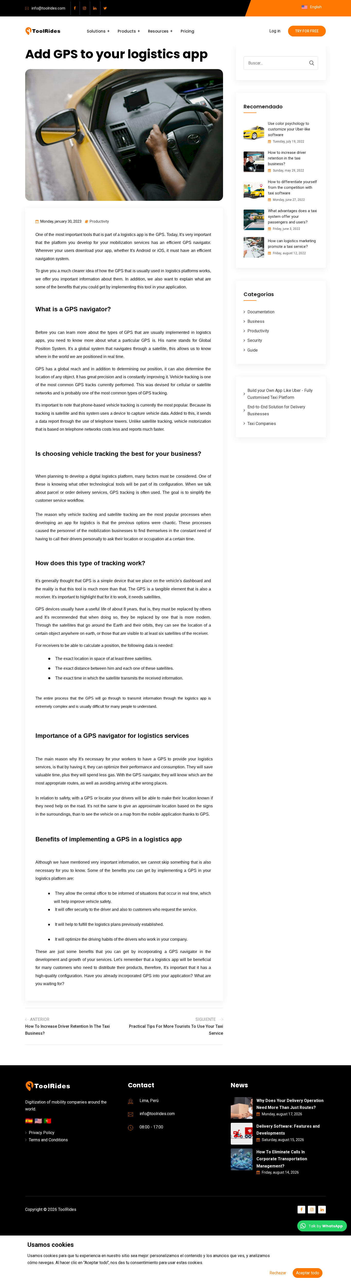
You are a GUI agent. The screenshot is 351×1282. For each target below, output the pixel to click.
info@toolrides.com (48, 8)
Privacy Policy (41, 1132)
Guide (252, 350)
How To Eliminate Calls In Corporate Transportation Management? (281, 1158)
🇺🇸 (39, 1121)
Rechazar (278, 1272)
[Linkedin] (95, 8)
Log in (274, 31)
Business (255, 321)
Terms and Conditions (48, 1139)
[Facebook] (76, 8)
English (315, 7)
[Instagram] (85, 8)
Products (127, 31)
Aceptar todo (307, 1272)
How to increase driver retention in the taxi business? (287, 158)
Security (254, 340)
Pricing (187, 31)
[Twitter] (106, 8)
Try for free (307, 31)
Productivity (99, 221)
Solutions (96, 31)
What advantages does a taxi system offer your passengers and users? (292, 216)
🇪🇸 (29, 1121)
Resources (158, 31)
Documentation (260, 311)
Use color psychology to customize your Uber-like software (289, 129)
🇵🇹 (47, 1121)
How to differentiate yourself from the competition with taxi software (292, 187)
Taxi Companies (261, 423)
